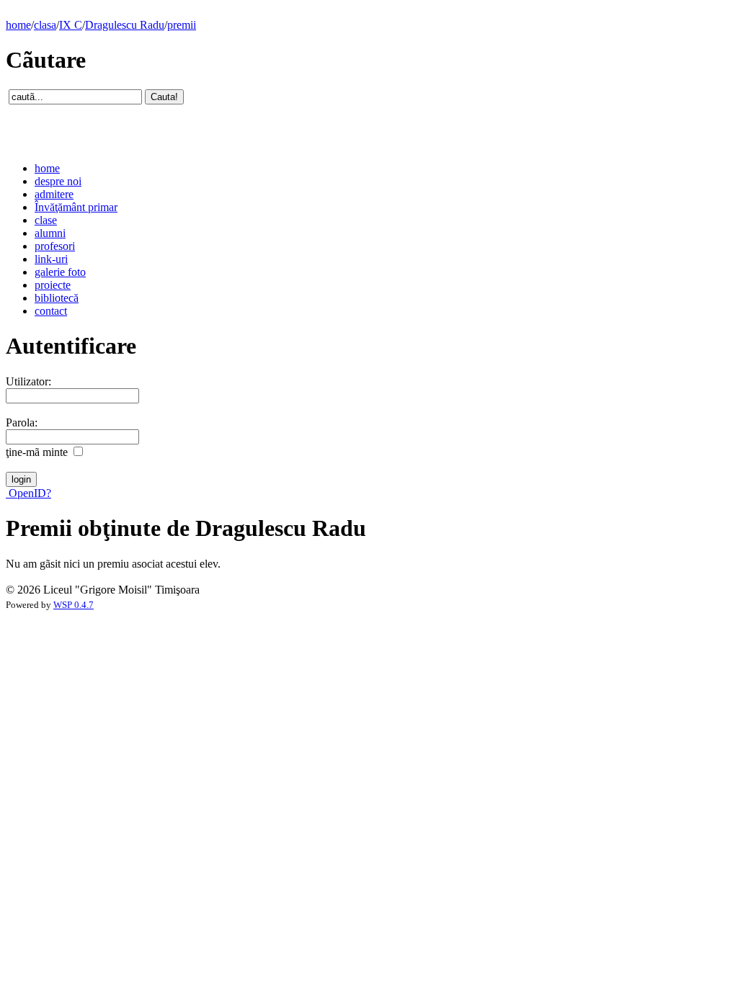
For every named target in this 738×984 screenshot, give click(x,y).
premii (181, 25)
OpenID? (28, 493)
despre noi (58, 181)
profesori (55, 246)
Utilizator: (28, 381)
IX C (70, 25)
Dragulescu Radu (124, 25)
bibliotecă (57, 298)
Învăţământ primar (76, 207)
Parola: (21, 422)
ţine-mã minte (37, 452)
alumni (50, 233)
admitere (54, 194)
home (18, 25)
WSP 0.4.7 (73, 605)
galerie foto (60, 272)
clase (46, 220)
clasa (45, 25)
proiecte (53, 285)
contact (51, 311)
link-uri (51, 259)
